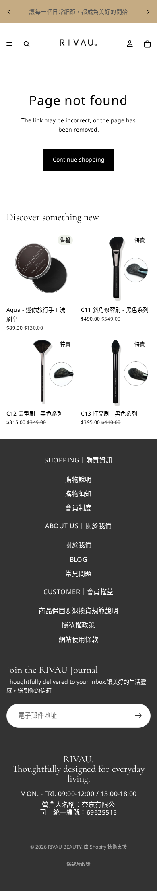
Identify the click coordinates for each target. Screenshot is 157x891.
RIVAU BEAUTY (64, 846)
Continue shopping (79, 159)
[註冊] (138, 715)
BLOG (79, 559)
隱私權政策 (78, 624)
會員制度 (78, 507)
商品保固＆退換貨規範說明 (78, 610)
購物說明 (78, 479)
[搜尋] (26, 44)
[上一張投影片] (9, 12)
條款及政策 (78, 864)
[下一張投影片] (148, 12)
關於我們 (78, 544)
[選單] (9, 44)
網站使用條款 (79, 639)
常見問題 (78, 573)
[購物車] (147, 44)
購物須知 (78, 493)
